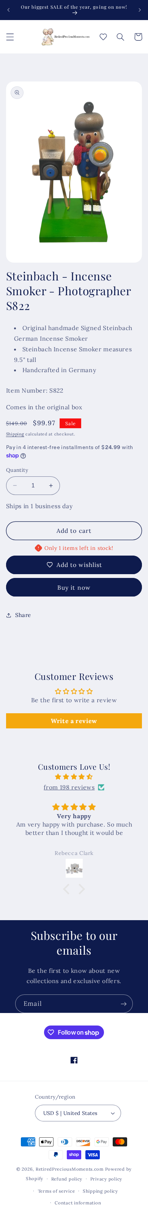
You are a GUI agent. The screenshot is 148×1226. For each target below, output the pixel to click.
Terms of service (56, 1191)
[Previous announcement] (8, 10)
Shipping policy (100, 1191)
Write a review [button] (74, 721)
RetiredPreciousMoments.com (70, 1169)
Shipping (15, 434)
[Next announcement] (139, 10)
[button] (10, 36)
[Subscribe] (123, 1003)
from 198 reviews (69, 787)
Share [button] (23, 614)
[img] (74, 777)
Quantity (17, 470)
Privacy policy (106, 1179)
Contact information (78, 1203)
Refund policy (67, 1179)
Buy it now (74, 587)
